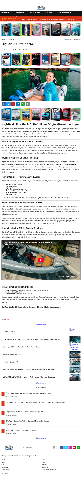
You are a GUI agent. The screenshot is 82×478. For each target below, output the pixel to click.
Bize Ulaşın (5, 473)
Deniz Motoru (6, 469)
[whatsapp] (78, 447)
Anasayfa (4, 39)
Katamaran (5, 467)
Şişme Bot (12, 39)
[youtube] (74, 447)
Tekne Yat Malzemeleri (49, 469)
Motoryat (44, 464)
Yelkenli (44, 462)
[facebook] (4, 104)
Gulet (3, 464)
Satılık (3, 459)
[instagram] (70, 447)
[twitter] (8, 104)
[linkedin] (13, 104)
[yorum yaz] (28, 104)
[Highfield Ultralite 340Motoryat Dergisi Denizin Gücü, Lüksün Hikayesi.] (41, 7)
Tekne (3, 462)
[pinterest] (18, 104)
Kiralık (44, 459)
